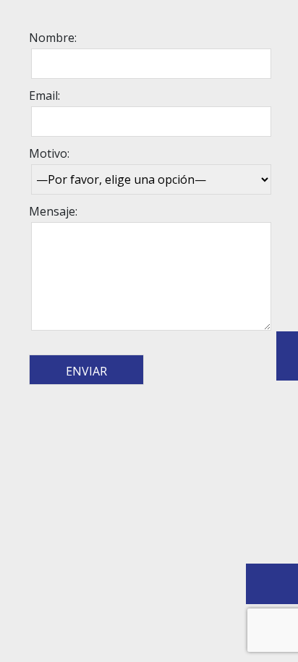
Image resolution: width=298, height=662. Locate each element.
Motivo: (49, 153)
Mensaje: (53, 211)
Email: (44, 95)
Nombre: (53, 38)
